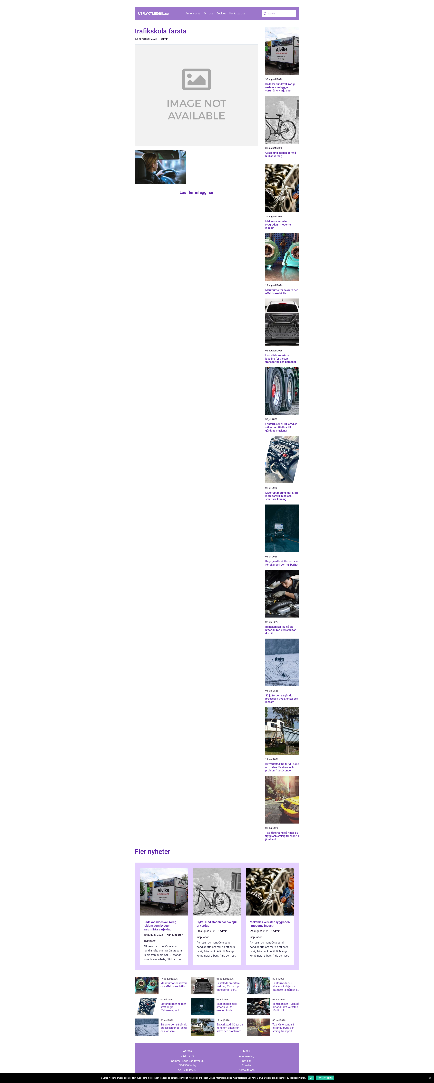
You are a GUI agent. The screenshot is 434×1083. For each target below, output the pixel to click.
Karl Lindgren (175, 934)
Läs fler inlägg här (197, 192)
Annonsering (193, 13)
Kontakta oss (237, 13)
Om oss (208, 13)
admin (164, 38)
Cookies (221, 13)
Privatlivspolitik (325, 1078)
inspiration (150, 940)
